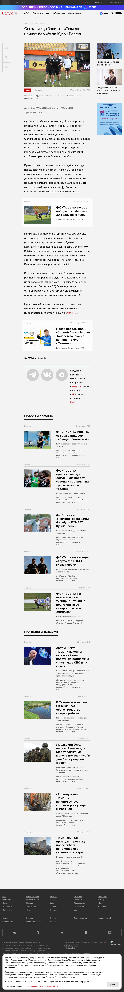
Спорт (42, 24)
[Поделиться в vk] (6, 48)
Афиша (100, 903)
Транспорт (102, 896)
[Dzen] (86, 932)
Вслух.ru (9, 13)
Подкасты (30, 903)
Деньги (5, 903)
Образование (79, 903)
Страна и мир (79, 906)
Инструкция (7, 910)
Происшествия (41, 13)
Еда (75, 910)
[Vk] (14, 932)
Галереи (29, 918)
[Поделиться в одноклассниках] (6, 58)
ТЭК (28, 910)
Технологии (31, 906)
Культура (101, 900)
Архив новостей (104, 918)
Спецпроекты (8, 922)
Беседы (53, 896)
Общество (59, 13)
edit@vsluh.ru (69, 948)
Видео (5, 918)
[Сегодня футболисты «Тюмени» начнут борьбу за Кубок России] (57, 65)
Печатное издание (34, 922)
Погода (53, 910)
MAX (72, 402)
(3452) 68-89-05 (71, 945)
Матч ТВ (72, 312)
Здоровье (102, 906)
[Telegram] (62, 932)
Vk (73, 394)
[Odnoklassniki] (38, 932)
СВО (26, 13)
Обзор (53, 900)
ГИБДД (53, 922)
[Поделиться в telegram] (6, 67)
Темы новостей (80, 918)
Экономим (78, 896)
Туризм (53, 906)
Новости (35, 24)
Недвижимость (32, 900)
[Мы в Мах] (104, 13)
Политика (78, 900)
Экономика (74, 13)
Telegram (76, 386)
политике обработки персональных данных (41, 986)
